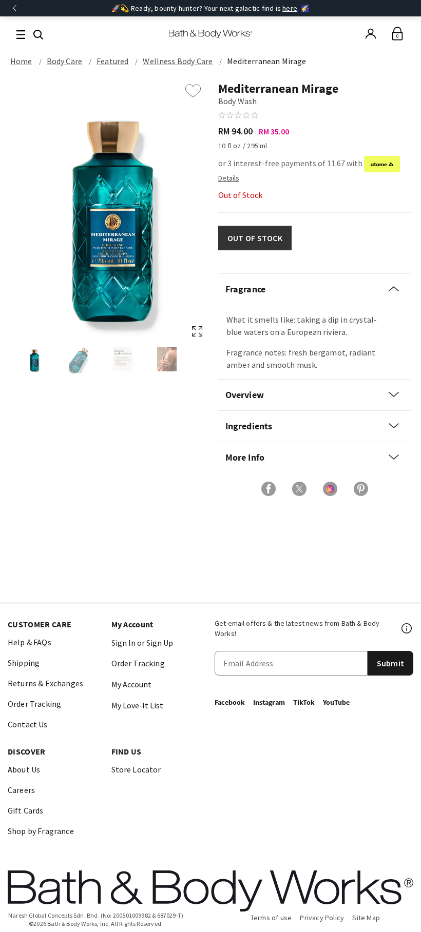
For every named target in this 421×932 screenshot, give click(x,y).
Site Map (366, 917)
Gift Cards (26, 810)
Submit (390, 663)
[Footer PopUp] (407, 628)
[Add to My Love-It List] (193, 91)
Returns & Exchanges (45, 683)
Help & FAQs (29, 642)
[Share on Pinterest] (361, 489)
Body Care (64, 61)
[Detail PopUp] (228, 177)
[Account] (370, 34)
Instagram (269, 702)
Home (21, 61)
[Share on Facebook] (268, 489)
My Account (131, 684)
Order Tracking (34, 704)
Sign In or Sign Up (142, 643)
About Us (24, 769)
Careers (21, 790)
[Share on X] (299, 489)
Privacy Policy (322, 917)
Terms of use (271, 917)
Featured (112, 61)
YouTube (336, 702)
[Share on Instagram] (330, 489)
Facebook (230, 702)
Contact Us (28, 724)
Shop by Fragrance (41, 831)
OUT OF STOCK (254, 238)
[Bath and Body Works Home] (211, 33)
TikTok (304, 702)
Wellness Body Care (178, 61)
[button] (38, 33)
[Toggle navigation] (20, 33)
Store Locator (136, 769)
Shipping (24, 663)
